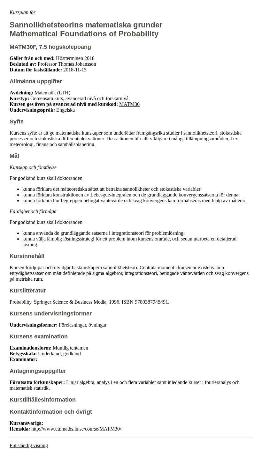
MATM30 (129, 104)
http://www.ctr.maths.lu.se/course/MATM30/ (76, 429)
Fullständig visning (29, 445)
